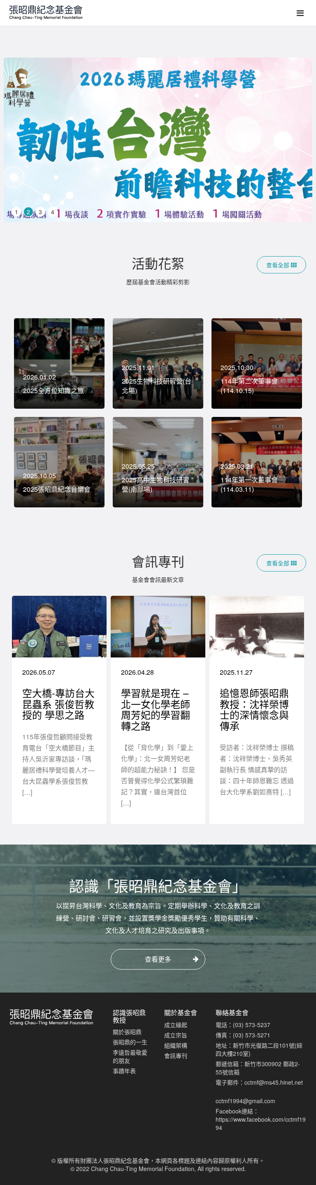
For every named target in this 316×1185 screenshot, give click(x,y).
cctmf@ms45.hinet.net (273, 1082)
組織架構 (175, 1045)
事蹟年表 (124, 1071)
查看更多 (158, 959)
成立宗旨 (175, 1035)
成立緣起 (175, 1025)
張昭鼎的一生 (130, 1042)
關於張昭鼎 (127, 1032)
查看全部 (278, 265)
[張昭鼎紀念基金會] (43, 10)
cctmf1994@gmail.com (245, 1101)
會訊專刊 (175, 1055)
